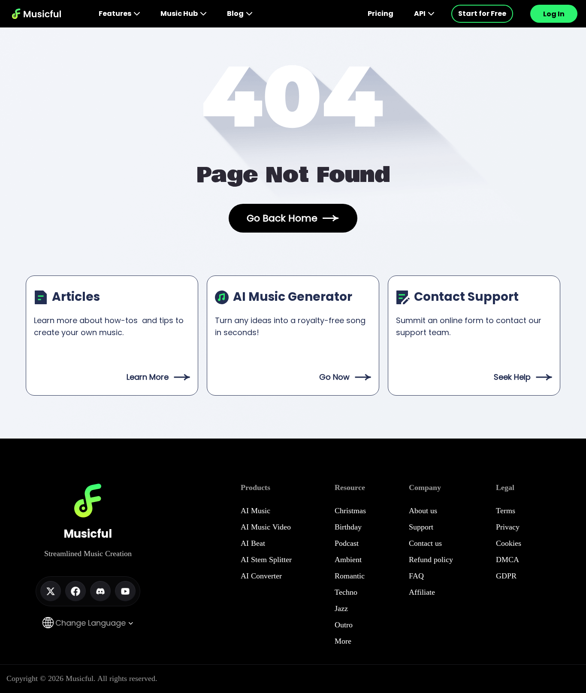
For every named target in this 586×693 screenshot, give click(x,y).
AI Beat (253, 543)
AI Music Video (266, 527)
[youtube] (125, 591)
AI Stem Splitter (266, 559)
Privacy (508, 527)
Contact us (425, 543)
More (343, 641)
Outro (344, 624)
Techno (346, 592)
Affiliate (422, 592)
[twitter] (50, 591)
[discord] (100, 591)
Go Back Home (282, 218)
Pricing (380, 13)
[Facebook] (75, 591)
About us (423, 510)
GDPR (506, 576)
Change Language (91, 622)
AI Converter (261, 576)
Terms (505, 510)
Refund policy (431, 559)
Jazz (341, 608)
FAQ (416, 576)
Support (421, 527)
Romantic (350, 576)
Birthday (348, 527)
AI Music (255, 510)
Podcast (347, 543)
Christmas (350, 510)
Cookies (508, 543)
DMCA (507, 559)
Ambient (348, 559)
